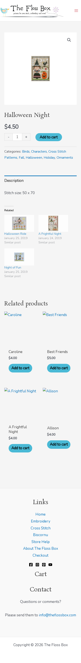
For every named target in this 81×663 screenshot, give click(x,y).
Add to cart (49, 137)
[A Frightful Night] (53, 223)
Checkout (40, 555)
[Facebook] (31, 565)
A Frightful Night (49, 234)
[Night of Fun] (19, 256)
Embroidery (40, 521)
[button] (69, 40)
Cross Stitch (41, 528)
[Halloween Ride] (19, 223)
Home (40, 514)
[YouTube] (50, 565)
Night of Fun (12, 267)
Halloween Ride (15, 234)
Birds (26, 151)
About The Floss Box (40, 548)
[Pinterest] (44, 565)
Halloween (34, 157)
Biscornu (40, 534)
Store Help (41, 541)
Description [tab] (14, 180)
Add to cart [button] (20, 368)
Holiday (49, 157)
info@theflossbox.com (57, 615)
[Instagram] (37, 565)
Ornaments (65, 157)
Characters (39, 151)
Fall (21, 157)
